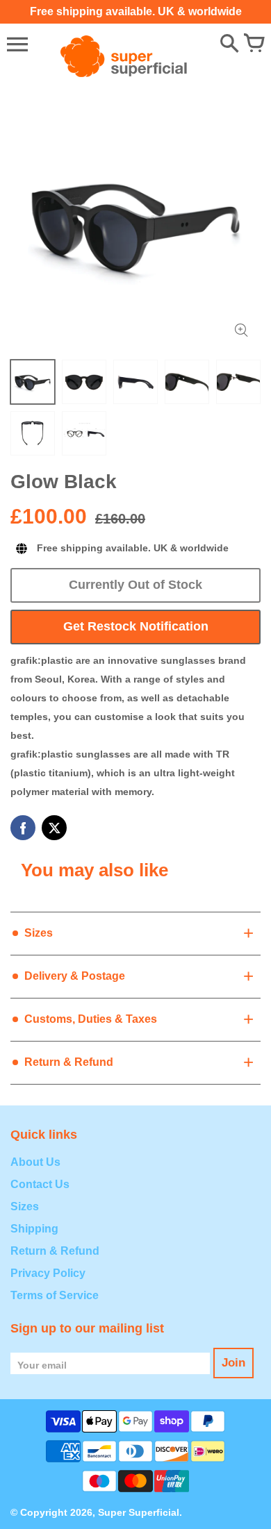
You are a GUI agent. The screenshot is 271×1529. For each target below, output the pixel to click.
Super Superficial (138, 1512)
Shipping (34, 1229)
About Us (35, 1162)
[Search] (229, 44)
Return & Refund (54, 1251)
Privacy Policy (47, 1273)
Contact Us (39, 1184)
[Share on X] (54, 827)
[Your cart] (253, 44)
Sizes (24, 1206)
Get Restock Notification (135, 626)
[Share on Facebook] (22, 827)
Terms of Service (54, 1295)
